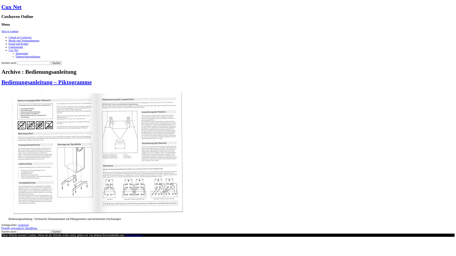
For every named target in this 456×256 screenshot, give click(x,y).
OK (127, 235)
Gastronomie (16, 47)
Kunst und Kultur (18, 43)
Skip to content (9, 31)
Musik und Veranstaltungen (24, 40)
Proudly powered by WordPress (19, 228)
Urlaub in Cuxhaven (20, 37)
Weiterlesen (135, 235)
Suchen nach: (9, 62)
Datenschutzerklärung (28, 56)
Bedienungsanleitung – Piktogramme (46, 82)
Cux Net (11, 7)
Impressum (22, 53)
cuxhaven (23, 224)
